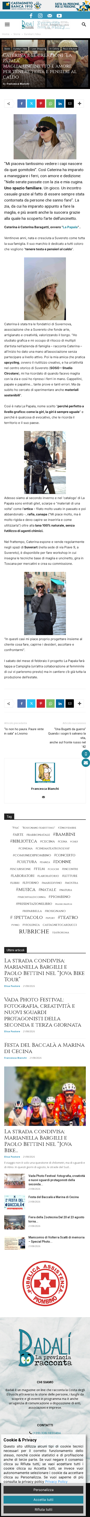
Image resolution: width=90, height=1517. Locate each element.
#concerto (64, 855)
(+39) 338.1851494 (47, 1433)
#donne (62, 862)
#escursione (20, 869)
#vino (15, 925)
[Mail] (50, 15)
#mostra (71, 883)
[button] (7, 24)
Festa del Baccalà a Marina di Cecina (44, 1048)
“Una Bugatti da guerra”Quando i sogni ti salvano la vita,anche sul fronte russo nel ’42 (67, 738)
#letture (69, 876)
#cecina (47, 841)
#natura (65, 890)
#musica (26, 889)
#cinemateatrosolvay (53, 848)
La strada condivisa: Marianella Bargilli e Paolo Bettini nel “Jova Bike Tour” (44, 970)
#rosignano (55, 911)
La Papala (70, 227)
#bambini (64, 834)
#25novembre (67, 828)
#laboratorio (48, 876)
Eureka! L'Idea (32, 34)
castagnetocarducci (60, 925)
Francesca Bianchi (18, 83)
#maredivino (52, 883)
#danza (45, 862)
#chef (74, 842)
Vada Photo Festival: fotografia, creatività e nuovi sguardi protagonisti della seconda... (56, 1180)
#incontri (70, 869)
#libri (14, 883)
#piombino (59, 897)
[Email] (70, 103)
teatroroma (60, 932)
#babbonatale (38, 835)
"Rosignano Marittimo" (38, 828)
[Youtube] (59, 15)
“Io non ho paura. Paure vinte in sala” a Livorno (24, 731)
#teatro (68, 917)
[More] (79, 103)
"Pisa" (15, 828)
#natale (47, 890)
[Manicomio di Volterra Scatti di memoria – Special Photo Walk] (14, 1242)
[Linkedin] (60, 103)
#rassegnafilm (63, 904)
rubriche (34, 931)
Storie (16, 34)
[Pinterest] (41, 103)
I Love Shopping (38, 48)
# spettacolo (26, 917)
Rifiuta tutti (43, 1509)
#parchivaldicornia (32, 897)
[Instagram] (40, 15)
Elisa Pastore (12, 986)
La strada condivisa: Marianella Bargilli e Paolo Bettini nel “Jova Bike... (38, 1141)
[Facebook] (31, 15)
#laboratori (22, 876)
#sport (50, 918)
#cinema (25, 848)
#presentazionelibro (34, 904)
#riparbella (32, 911)
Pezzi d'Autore (70, 48)
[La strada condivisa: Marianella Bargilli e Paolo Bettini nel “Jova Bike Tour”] (45, 1096)
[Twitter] (31, 103)
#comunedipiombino (32, 855)
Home (5, 34)
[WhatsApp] (50, 103)
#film (39, 869)
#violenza (31, 925)
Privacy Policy (56, 1481)
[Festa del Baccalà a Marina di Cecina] (14, 1202)
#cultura (27, 862)
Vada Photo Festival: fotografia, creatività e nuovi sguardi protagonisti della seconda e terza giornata (42, 1012)
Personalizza (43, 1490)
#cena (62, 842)
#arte (18, 834)
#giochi (53, 869)
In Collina (54, 48)
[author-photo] (45, 783)
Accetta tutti (43, 1499)
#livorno (30, 883)
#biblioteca (23, 841)
